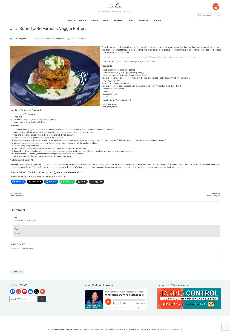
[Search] (41, 299)
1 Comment (82, 38)
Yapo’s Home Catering (166, 57)
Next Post (216, 193)
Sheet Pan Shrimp (17, 196)
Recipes (46, 38)
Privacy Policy (177, 329)
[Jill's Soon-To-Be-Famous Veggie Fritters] (55, 105)
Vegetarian (70, 38)
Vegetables (60, 38)
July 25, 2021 (32, 220)
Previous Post (16, 193)
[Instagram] (18, 291)
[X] (36, 291)
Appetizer (39, 38)
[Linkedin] (30, 291)
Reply (17, 233)
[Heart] (42, 291)
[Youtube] (24, 291)
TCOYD (15, 38)
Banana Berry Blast (214, 196)
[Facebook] (12, 291)
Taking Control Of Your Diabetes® (114, 5)
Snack (53, 38)
